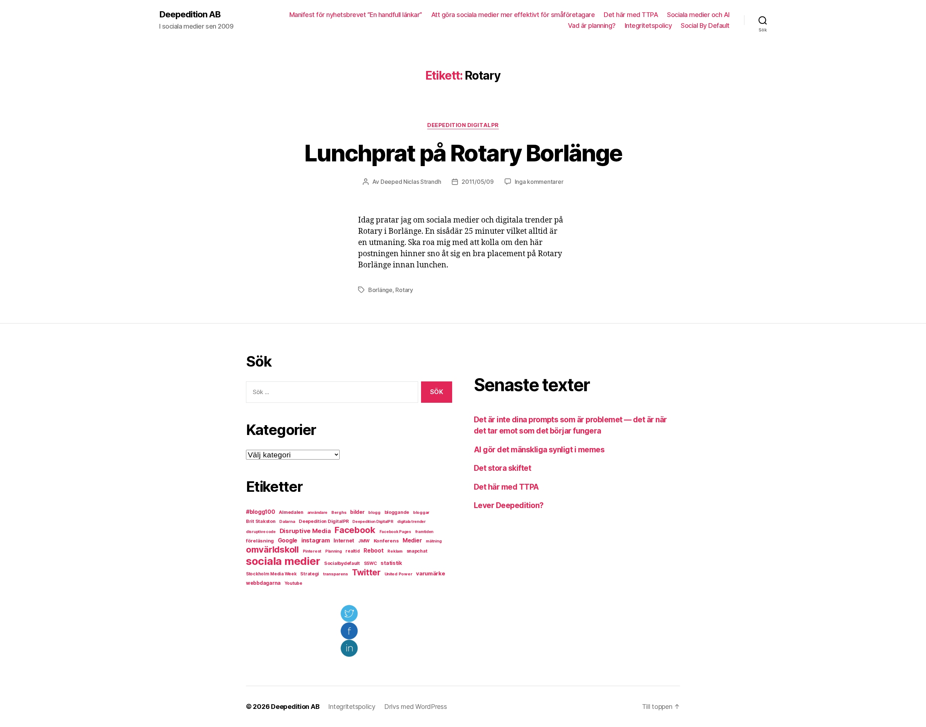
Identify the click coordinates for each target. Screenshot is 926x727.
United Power (398, 573)
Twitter (366, 572)
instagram (315, 540)
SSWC (370, 563)
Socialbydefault (342, 563)
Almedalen (291, 512)
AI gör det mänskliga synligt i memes (539, 449)
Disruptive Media (305, 530)
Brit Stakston (261, 521)
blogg (374, 512)
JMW (364, 541)
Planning (333, 551)
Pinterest (312, 551)
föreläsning (260, 541)
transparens (335, 573)
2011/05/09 (477, 181)
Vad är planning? (592, 25)
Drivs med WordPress (415, 706)
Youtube (293, 583)
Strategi (309, 573)
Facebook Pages (395, 531)
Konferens (386, 541)
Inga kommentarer (539, 181)
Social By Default (705, 25)
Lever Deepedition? (509, 505)
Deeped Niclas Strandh (411, 181)
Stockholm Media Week (271, 573)
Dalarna (287, 521)
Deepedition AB (190, 14)
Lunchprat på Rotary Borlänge (463, 153)
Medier (412, 540)
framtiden (424, 531)
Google (287, 540)
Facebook (355, 530)
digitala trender (411, 521)
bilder (357, 512)
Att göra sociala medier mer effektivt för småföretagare (513, 14)
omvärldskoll (272, 549)
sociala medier (283, 561)
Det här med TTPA (631, 14)
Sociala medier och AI (698, 14)
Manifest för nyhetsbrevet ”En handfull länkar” (355, 14)
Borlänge (380, 289)
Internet (344, 540)
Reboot (373, 550)
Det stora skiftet (502, 468)
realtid (352, 551)
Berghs (338, 512)
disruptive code (261, 531)
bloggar (421, 512)
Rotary (404, 289)
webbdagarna (263, 583)
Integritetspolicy (648, 25)
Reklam (394, 551)
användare (317, 512)
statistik (391, 563)
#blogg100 (260, 511)
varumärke (430, 573)
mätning (433, 541)
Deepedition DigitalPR (463, 125)
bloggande (397, 512)
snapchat (417, 551)
